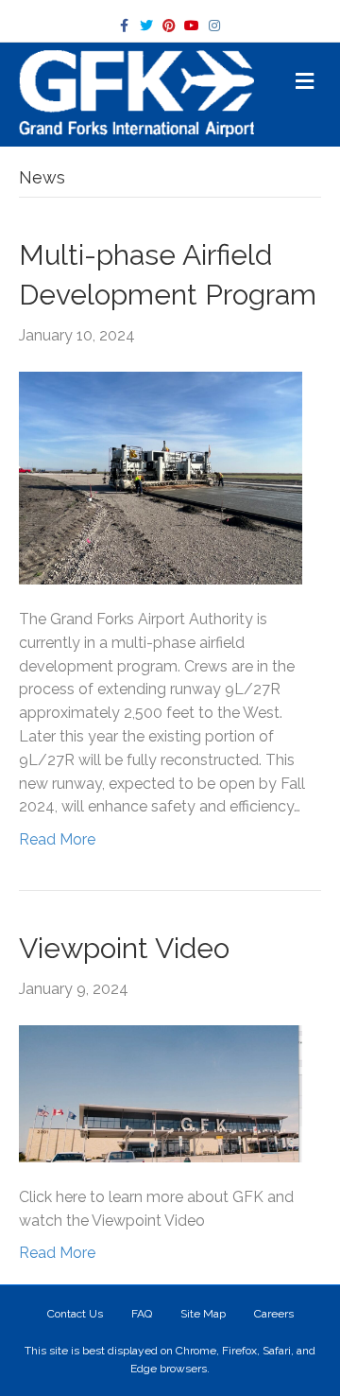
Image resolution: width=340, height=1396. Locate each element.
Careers (274, 1313)
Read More (57, 839)
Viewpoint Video (124, 948)
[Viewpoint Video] (160, 1092)
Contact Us (75, 1313)
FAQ (141, 1313)
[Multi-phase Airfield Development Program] (160, 477)
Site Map (203, 1313)
